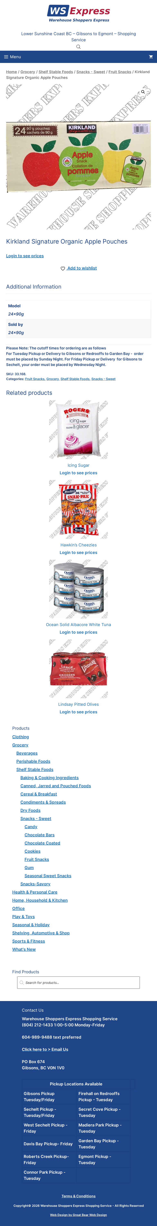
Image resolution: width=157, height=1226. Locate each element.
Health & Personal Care (34, 892)
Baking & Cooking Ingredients (49, 777)
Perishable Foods (33, 761)
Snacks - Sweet (90, 71)
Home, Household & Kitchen (40, 900)
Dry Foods (30, 810)
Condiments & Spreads (43, 802)
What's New (24, 949)
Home (11, 71)
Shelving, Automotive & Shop (41, 933)
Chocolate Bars (40, 834)
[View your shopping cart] (151, 57)
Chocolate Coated (42, 843)
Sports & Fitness (28, 941)
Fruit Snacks (120, 71)
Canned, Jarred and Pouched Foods (55, 785)
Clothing (20, 736)
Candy (31, 826)
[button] (143, 92)
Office (18, 908)
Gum (29, 867)
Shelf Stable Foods (56, 71)
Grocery (27, 71)
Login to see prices (25, 255)
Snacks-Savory (35, 883)
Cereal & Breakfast (38, 794)
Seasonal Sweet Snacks (48, 875)
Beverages (27, 753)
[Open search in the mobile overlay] (78, 47)
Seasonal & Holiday (31, 924)
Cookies (32, 851)
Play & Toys (23, 916)
